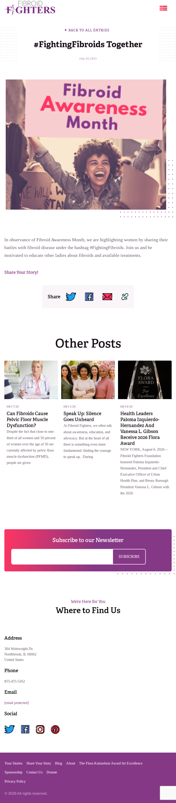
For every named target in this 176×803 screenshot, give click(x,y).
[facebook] (25, 729)
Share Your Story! (21, 272)
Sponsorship (13, 772)
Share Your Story (38, 763)
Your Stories (13, 763)
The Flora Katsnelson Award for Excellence (111, 763)
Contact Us (34, 772)
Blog (58, 763)
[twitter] (9, 729)
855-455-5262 (14, 681)
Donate (52, 772)
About (70, 763)
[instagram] (40, 729)
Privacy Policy (15, 781)
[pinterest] (55, 729)
